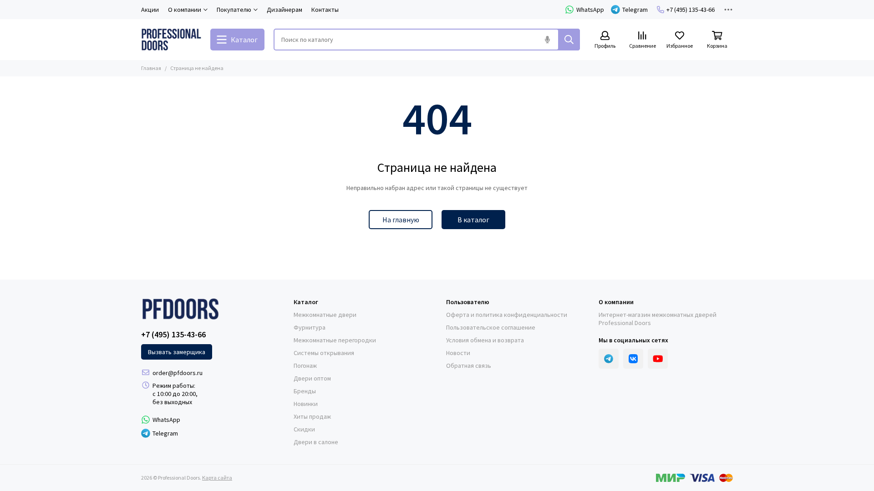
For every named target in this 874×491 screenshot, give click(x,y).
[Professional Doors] (171, 39)
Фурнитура (309, 327)
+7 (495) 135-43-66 (690, 9)
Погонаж (305, 365)
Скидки (304, 429)
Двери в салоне (316, 442)
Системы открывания (324, 353)
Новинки (306, 404)
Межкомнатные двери (325, 315)
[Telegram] (609, 359)
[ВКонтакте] (633, 359)
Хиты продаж (312, 416)
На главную (400, 219)
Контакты (325, 9)
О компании (616, 302)
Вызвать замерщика (176, 352)
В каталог (473, 219)
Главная (151, 68)
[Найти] (569, 39)
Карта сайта (217, 477)
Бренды (305, 391)
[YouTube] (658, 359)
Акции (150, 9)
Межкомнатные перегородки (335, 340)
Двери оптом (312, 378)
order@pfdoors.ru (177, 373)
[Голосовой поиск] (547, 39)
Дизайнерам (284, 9)
